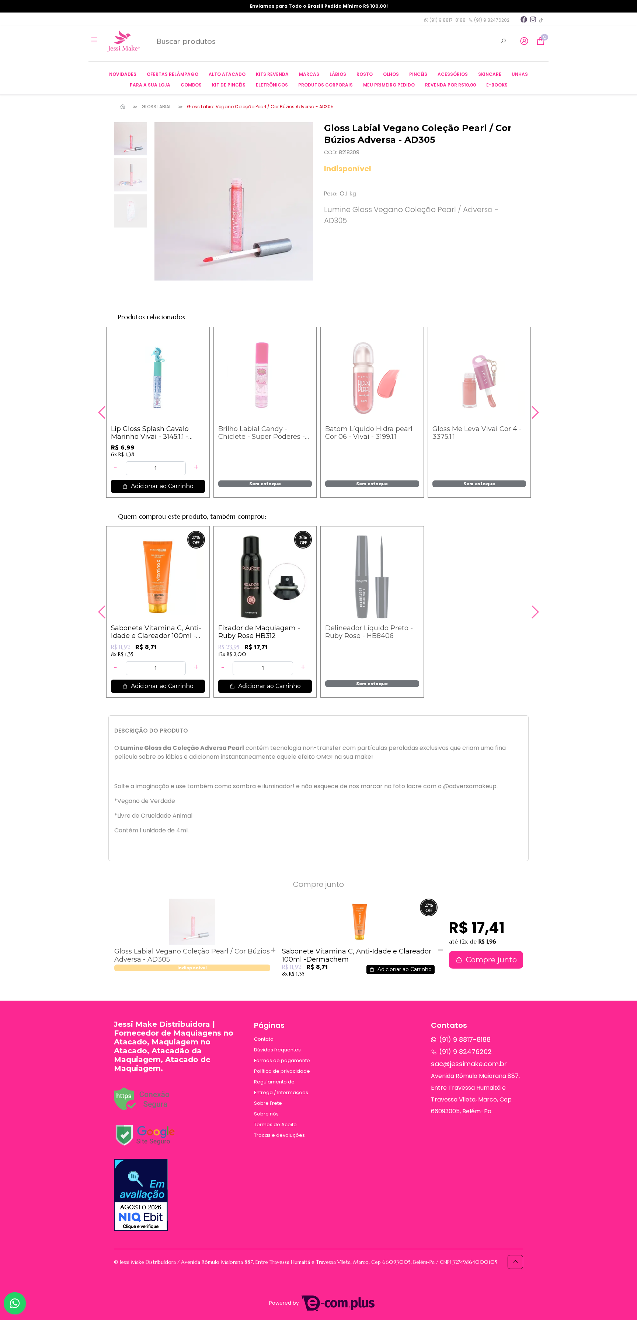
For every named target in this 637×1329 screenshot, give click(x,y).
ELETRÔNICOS (272, 85)
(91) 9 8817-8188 (447, 20)
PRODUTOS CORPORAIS (325, 85)
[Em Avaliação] (141, 1195)
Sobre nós (266, 1113)
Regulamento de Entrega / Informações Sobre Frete (281, 1092)
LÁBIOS (338, 74)
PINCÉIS (418, 74)
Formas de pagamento (282, 1060)
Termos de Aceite (275, 1124)
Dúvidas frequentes (277, 1049)
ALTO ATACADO (227, 74)
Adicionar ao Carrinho (161, 486)
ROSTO (364, 74)
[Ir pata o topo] (515, 1262)
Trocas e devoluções (279, 1135)
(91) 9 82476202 (491, 20)
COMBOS (191, 85)
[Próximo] (534, 412)
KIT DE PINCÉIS (229, 85)
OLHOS (391, 74)
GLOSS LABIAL (156, 106)
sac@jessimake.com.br (469, 1063)
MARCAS (309, 74)
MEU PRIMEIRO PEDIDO (389, 85)
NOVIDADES (122, 74)
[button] (524, 41)
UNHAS (520, 74)
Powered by (284, 1303)
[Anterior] (103, 412)
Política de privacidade (282, 1071)
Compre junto (490, 959)
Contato (264, 1039)
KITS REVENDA (272, 74)
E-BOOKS (497, 85)
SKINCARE (489, 74)
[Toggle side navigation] (94, 41)
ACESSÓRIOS (453, 74)
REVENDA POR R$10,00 (450, 85)
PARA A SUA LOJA (150, 85)
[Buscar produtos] (503, 42)
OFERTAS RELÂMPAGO (172, 74)
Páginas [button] (269, 1025)
